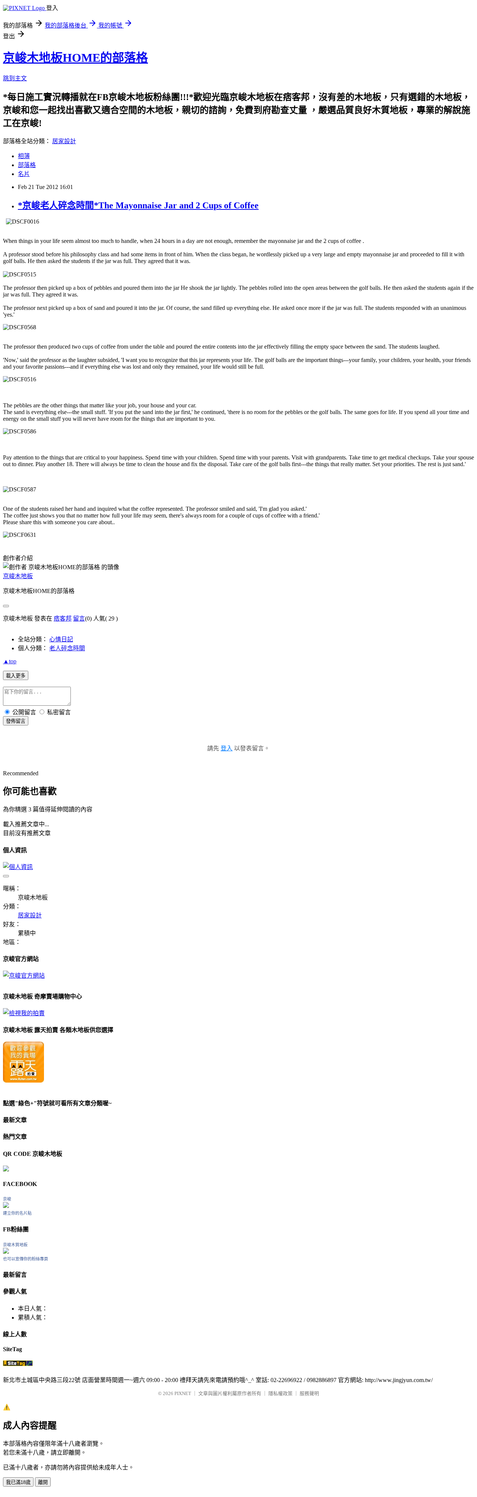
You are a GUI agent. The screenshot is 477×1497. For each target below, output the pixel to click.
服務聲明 (309, 1393)
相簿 (24, 156)
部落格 (27, 165)
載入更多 (15, 676)
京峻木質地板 (15, 1245)
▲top (9, 661)
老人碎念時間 (67, 648)
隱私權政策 (280, 1393)
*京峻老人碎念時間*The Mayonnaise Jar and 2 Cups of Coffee (138, 205)
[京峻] (6, 1206)
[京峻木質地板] (6, 1251)
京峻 (7, 1199)
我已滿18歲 (18, 1482)
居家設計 (64, 141)
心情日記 (61, 639)
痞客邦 (63, 618)
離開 (43, 1482)
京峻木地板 (18, 576)
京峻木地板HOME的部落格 (75, 57)
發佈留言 (15, 721)
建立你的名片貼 (17, 1213)
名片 (24, 174)
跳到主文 (15, 78)
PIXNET (182, 1393)
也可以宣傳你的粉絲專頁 (25, 1259)
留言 (79, 618)
